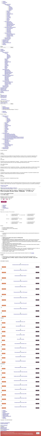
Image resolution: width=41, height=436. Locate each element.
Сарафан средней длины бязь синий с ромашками (20, 376)
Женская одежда (5, 52)
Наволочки (7, 77)
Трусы (6, 68)
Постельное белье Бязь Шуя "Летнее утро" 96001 (20, 380)
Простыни (6, 78)
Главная (1, 49)
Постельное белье (6, 69)
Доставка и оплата (3, 87)
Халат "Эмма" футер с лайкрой (20, 334)
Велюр (8, 57)
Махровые (9, 56)
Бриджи (6, 67)
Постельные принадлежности (8, 75)
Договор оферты (3, 430)
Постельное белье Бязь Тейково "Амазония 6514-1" (20, 281)
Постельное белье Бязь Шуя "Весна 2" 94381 (21, 402)
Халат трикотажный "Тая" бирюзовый (20, 356)
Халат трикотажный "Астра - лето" (20, 321)
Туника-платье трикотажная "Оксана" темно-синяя (20, 371)
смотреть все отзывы (4, 185)
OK (37, 433)
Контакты (2, 92)
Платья (6, 59)
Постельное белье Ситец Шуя (10, 135)
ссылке (32, 252)
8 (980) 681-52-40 (3, 427)
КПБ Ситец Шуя (8, 71)
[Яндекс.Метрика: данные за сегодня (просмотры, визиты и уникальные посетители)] (3, 425)
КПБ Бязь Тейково (8, 73)
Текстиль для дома (6, 80)
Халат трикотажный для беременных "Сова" (20, 343)
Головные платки (8, 83)
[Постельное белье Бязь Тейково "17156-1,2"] (8, 187)
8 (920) (3, 96)
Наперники (7, 142)
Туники (6, 63)
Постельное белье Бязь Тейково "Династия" (20, 275)
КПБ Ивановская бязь (9, 72)
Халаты (6, 53)
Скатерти (6, 84)
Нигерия (7, 100)
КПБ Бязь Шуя (7, 70)
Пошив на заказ (3, 89)
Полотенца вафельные (9, 81)
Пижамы (6, 62)
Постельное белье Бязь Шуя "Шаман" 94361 (20, 406)
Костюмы (6, 58)
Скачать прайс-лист (4, 102)
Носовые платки (8, 82)
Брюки (6, 66)
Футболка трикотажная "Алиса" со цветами (20, 367)
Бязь (7, 54)
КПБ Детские (7, 74)
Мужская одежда (6, 85)
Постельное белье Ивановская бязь (11, 136)
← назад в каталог (3, 186)
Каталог (1, 51)
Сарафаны (6, 60)
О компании (2, 50)
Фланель (8, 118)
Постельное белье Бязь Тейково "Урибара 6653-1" (20, 308)
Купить (37, 272)
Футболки (6, 64)
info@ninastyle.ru (3, 97)
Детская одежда (5, 86)
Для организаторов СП (4, 90)
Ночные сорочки (8, 61)
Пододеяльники (7, 76)
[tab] (4, 205)
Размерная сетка (3, 88)
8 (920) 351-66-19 (3, 428)
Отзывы (1, 91)
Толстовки (7, 65)
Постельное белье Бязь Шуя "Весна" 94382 (20, 389)
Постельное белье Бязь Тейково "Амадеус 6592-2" (20, 297)
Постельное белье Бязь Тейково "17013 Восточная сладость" (20, 264)
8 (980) (3, 95)
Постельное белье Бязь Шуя (10, 134)
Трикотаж (8, 119)
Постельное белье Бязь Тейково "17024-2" (20, 286)
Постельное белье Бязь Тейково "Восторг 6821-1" (20, 270)
